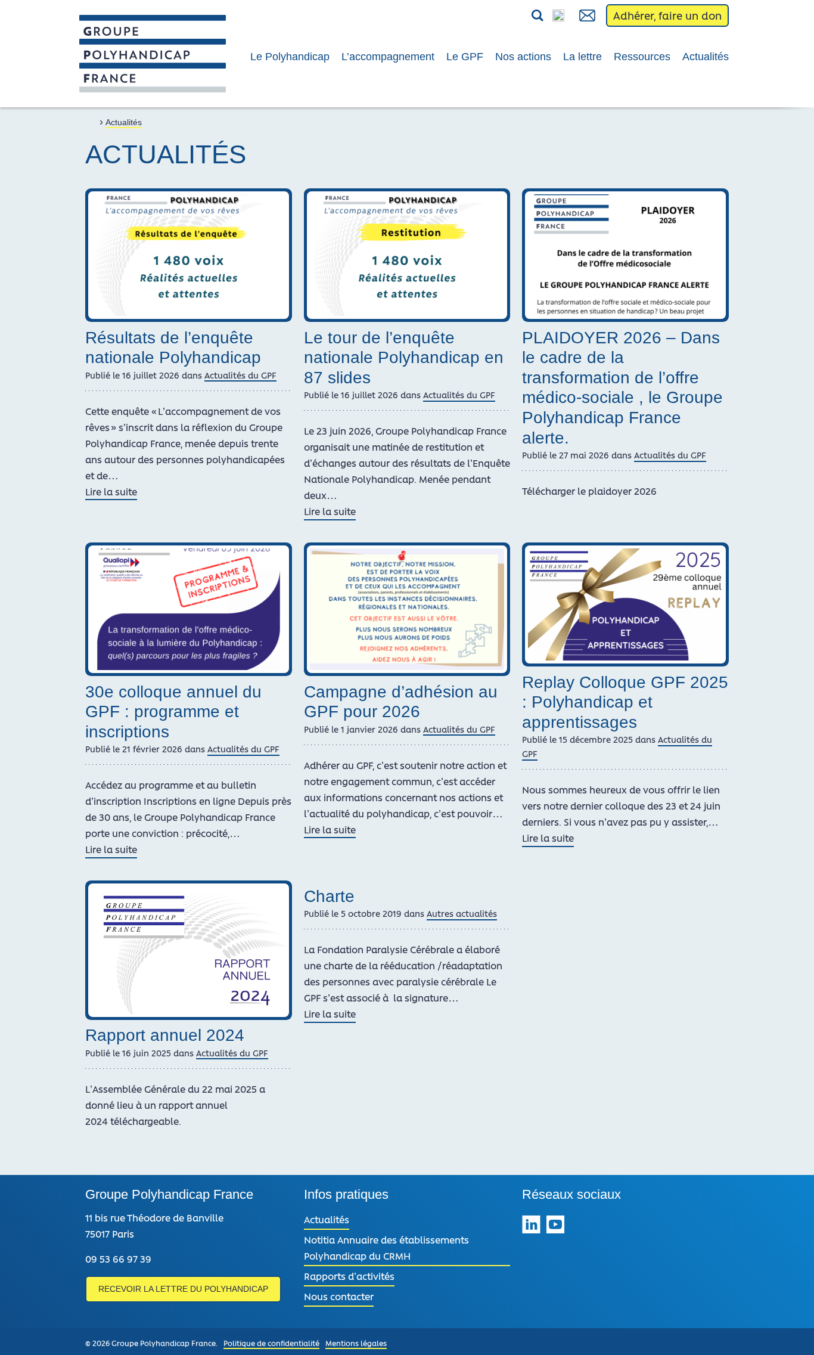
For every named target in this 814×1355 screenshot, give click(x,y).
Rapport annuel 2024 (164, 1035)
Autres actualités (462, 913)
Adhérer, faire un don (667, 15)
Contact (588, 15)
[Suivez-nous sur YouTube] (555, 1227)
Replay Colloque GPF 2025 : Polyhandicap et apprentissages (625, 702)
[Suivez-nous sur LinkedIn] (531, 1227)
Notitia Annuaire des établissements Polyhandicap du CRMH (386, 1247)
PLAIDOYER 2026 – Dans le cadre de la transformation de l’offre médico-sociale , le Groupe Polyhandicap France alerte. (622, 387)
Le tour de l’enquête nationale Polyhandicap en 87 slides (404, 357)
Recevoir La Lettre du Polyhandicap (183, 1289)
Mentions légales (356, 1343)
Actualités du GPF (240, 375)
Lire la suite (111, 493)
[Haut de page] (789, 1330)
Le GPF (464, 57)
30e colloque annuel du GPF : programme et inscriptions (173, 712)
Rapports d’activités (349, 1275)
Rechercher (509, 16)
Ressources (642, 57)
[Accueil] (91, 121)
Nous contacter (339, 1296)
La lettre (582, 57)
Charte (329, 896)
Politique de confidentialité (271, 1343)
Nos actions (523, 57)
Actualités (705, 57)
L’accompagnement (387, 57)
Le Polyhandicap (290, 57)
